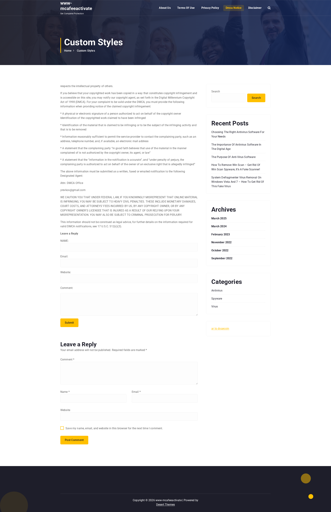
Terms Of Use (186, 7)
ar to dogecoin (220, 328)
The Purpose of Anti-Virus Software (233, 157)
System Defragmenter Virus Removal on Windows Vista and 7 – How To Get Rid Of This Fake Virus (237, 182)
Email (136, 391)
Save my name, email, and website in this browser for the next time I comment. (114, 428)
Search (215, 91)
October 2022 (219, 250)
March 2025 (219, 218)
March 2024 (219, 226)
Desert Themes (165, 504)
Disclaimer (255, 7)
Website (65, 410)
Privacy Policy (210, 7)
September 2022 (221, 258)
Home (68, 50)
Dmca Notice (234, 7)
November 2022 (221, 242)
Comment (67, 359)
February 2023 (220, 234)
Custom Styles (86, 50)
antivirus (216, 290)
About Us (164, 7)
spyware (216, 298)
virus (214, 306)
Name (65, 391)
